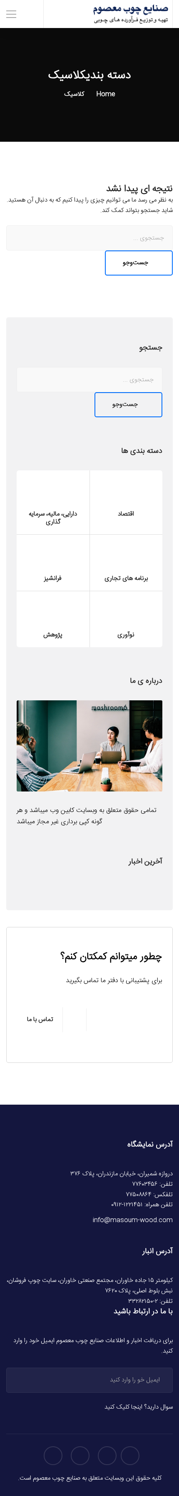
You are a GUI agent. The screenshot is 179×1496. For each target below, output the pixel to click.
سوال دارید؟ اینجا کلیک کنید (138, 1407)
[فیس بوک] (107, 1455)
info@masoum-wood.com (133, 1220)
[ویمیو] (80, 1455)
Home (105, 94)
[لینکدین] (53, 1455)
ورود (23, 1380)
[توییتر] (130, 1455)
